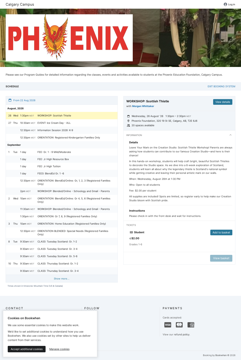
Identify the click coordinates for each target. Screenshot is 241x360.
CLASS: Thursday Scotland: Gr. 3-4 (58, 270)
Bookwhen (221, 355)
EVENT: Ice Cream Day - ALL (54, 122)
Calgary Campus (20, 4)
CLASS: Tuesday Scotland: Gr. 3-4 (57, 248)
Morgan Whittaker (143, 106)
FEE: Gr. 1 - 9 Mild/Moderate (54, 151)
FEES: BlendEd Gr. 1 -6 (50, 173)
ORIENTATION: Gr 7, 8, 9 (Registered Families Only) (67, 216)
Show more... (61, 278)
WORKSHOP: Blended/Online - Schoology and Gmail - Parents (73, 191)
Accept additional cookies (27, 349)
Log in (231, 4)
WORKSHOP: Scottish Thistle (54, 115)
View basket (221, 258)
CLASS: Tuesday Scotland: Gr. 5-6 (57, 256)
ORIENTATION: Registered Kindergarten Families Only (68, 137)
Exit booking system (221, 86)
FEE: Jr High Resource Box (53, 159)
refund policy (181, 334)
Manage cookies (59, 349)
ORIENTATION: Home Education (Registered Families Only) (71, 223)
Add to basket (221, 232)
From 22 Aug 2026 (24, 100)
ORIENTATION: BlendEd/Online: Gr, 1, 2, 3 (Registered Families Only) (73, 182)
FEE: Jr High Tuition (49, 166)
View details (222, 101)
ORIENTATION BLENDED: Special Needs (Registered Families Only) (72, 232)
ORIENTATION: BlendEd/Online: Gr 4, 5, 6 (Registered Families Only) (73, 200)
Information (134, 135)
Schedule (12, 86)
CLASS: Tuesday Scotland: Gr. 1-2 (57, 241)
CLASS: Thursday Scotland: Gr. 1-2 (57, 263)
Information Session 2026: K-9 (55, 130)
